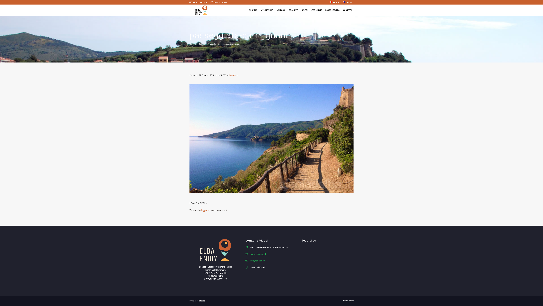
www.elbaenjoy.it (258, 254)
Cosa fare (213, 44)
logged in (205, 210)
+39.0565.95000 (220, 2)
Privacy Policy (348, 300)
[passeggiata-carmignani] (271, 138)
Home (191, 44)
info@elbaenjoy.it (200, 2)
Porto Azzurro (202, 44)
